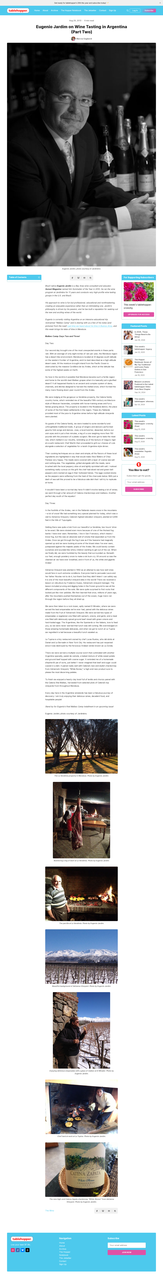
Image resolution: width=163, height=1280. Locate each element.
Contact (102, 10)
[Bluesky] (23, 1250)
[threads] (27, 1250)
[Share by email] (84, 278)
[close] (160, 3)
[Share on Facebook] (72, 278)
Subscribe (149, 10)
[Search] (127, 10)
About (45, 10)
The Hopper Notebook (71, 10)
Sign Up (112, 10)
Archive (54, 10)
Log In (135, 10)
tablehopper (67, 1276)
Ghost (87, 1276)
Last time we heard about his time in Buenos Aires (89, 326)
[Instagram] (13, 1250)
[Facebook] (18, 1250)
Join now (126, 1252)
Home (37, 10)
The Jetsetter (90, 10)
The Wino (49, 1210)
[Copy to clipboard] (90, 278)
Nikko (104, 1276)
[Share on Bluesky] (78, 278)
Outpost (94, 1276)
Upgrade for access (139, 314)
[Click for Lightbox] (81, 746)
